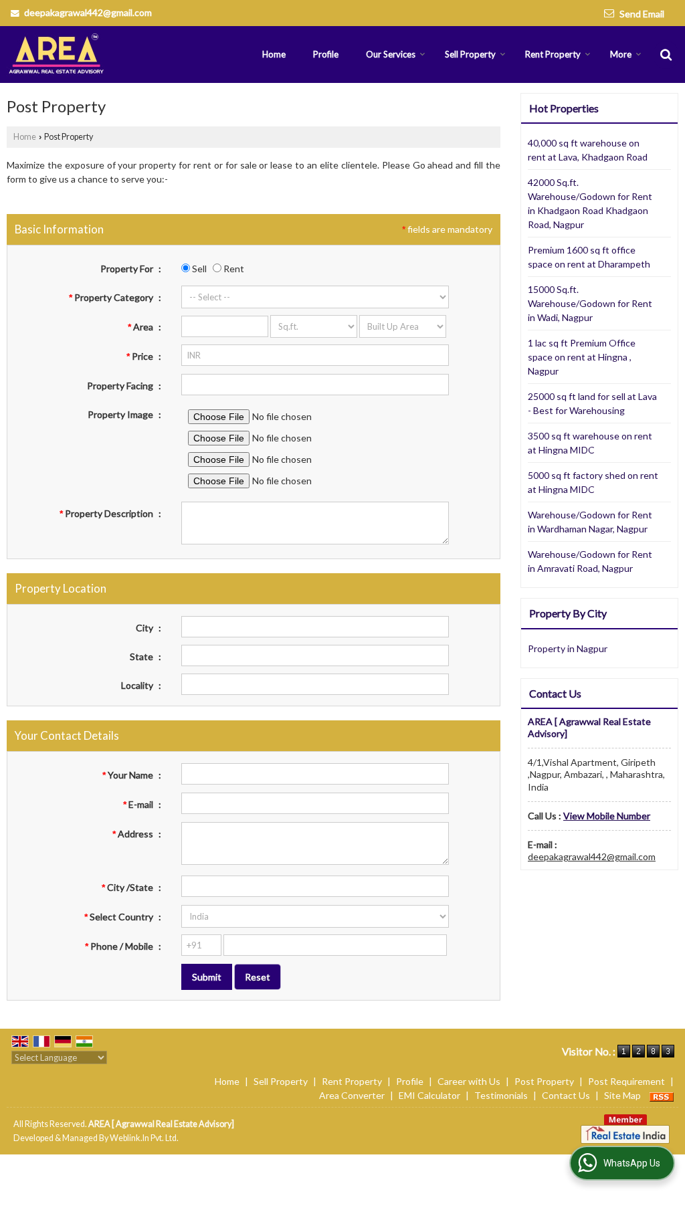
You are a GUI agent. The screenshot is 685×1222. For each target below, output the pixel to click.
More (620, 54)
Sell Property (470, 54)
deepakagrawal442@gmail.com (88, 12)
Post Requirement (626, 1081)
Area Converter (352, 1095)
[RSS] (662, 1095)
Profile (325, 54)
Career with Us (468, 1081)
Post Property (544, 1081)
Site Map (622, 1095)
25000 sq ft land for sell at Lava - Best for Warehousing (592, 403)
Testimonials (501, 1095)
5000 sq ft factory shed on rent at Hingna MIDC (593, 482)
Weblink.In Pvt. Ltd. (144, 1138)
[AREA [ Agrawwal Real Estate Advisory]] (57, 54)
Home (274, 54)
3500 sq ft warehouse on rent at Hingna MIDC (590, 442)
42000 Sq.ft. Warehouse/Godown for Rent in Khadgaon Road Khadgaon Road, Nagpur (590, 203)
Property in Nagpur (567, 648)
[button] (606, 815)
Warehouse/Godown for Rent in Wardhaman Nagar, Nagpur (590, 521)
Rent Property (553, 54)
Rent (232, 268)
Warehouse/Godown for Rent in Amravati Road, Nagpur (590, 561)
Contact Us (566, 1095)
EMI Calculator (429, 1095)
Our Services (390, 54)
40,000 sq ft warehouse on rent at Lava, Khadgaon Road (588, 150)
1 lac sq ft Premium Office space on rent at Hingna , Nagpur (581, 357)
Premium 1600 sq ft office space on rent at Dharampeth (589, 257)
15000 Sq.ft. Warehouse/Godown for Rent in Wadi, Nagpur (590, 303)
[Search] (666, 54)
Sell (198, 268)
